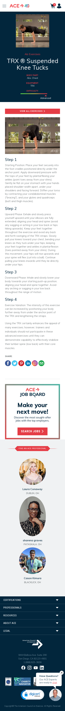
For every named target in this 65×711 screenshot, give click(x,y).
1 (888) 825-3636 (33, 662)
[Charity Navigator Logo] (22, 681)
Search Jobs (31, 431)
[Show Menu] (4, 6)
